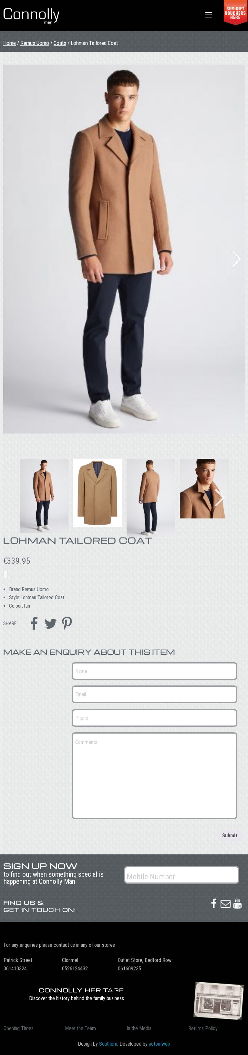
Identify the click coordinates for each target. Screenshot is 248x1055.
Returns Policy (203, 1028)
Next (236, 259)
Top (232, 1039)
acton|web (159, 1044)
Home (9, 43)
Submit (229, 835)
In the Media (139, 1028)
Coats (60, 43)
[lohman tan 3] (124, 249)
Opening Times (19, 1028)
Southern (108, 1044)
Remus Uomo (34, 43)
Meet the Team (80, 1028)
